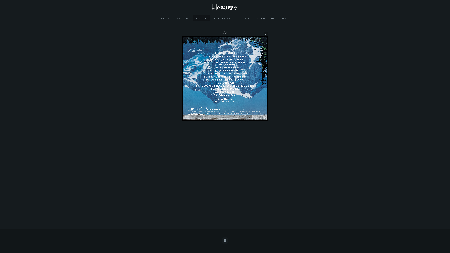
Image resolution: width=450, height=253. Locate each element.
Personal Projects (220, 18)
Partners (261, 18)
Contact (273, 18)
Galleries (165, 18)
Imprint (285, 18)
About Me (248, 18)
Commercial (200, 18)
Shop (237, 18)
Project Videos (182, 18)
